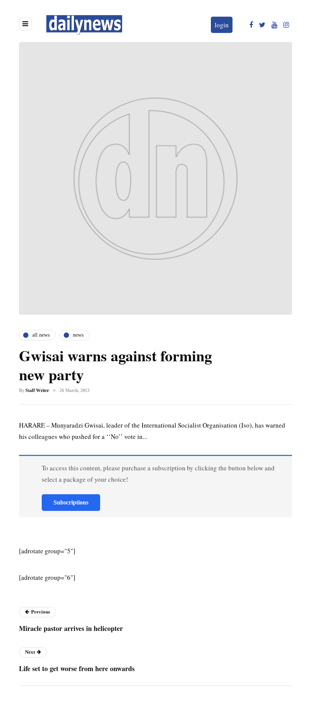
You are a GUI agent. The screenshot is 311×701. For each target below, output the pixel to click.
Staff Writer (37, 390)
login (222, 24)
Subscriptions (70, 502)
